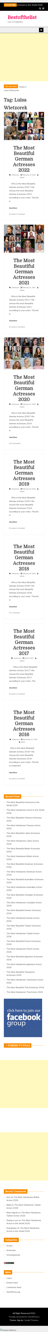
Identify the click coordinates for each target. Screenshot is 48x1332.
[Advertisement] (24, 57)
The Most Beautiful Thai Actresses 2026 (25, 987)
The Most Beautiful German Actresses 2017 (24, 642)
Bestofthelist (22, 17)
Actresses (15, 175)
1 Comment (15, 613)
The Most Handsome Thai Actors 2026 (24, 992)
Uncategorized (13, 1255)
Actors (9, 1245)
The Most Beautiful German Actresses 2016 (24, 723)
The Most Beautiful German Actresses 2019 (24, 473)
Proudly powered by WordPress (24, 1316)
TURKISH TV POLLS (19, 1045)
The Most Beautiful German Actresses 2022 (24, 159)
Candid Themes (31, 1320)
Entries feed (12, 1282)
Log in (9, 1278)
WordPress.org (13, 1292)
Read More (13, 208)
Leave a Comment (18, 214)
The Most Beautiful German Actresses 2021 (24, 271)
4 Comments (15, 443)
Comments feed (13, 1287)
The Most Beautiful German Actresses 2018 (24, 557)
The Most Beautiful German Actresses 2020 (24, 388)
